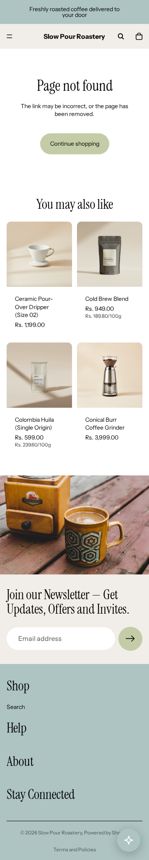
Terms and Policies (74, 849)
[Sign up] (130, 639)
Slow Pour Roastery (60, 832)
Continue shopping (74, 143)
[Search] (121, 36)
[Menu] (9, 36)
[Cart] (139, 36)
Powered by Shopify (106, 832)
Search (16, 706)
